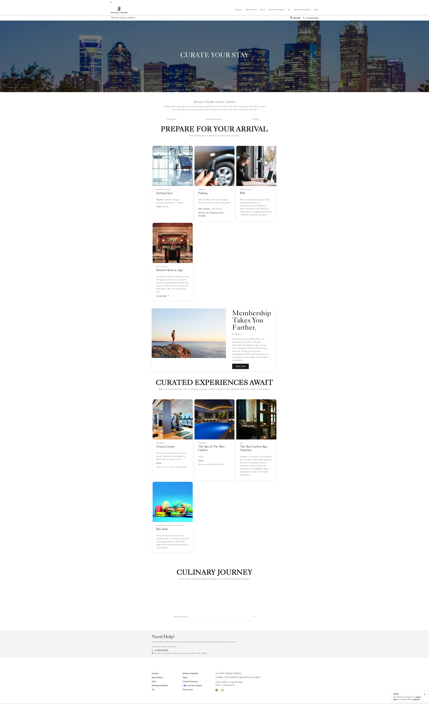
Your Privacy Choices (194, 685)
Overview (238, 10)
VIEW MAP (297, 18)
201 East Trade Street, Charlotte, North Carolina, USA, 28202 (180, 653)
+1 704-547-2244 (161, 650)
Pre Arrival (171, 119)
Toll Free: (229, 682)
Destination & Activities (276, 10)
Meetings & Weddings (302, 10)
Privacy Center (188, 689)
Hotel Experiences (213, 119)
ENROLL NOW (242, 366)
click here (416, 699)
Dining (255, 119)
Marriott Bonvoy (181, 617)
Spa (289, 10)
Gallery (315, 10)
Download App (161, 296)
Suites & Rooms (251, 10)
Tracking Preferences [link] (190, 681)
